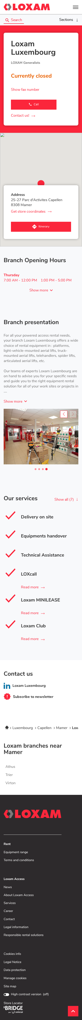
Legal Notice (12, 962)
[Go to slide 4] (46, 469)
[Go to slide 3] (43, 469)
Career (8, 911)
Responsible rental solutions (24, 935)
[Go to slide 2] (39, 469)
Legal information (16, 927)
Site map (10, 986)
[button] (75, 7)
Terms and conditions (19, 860)
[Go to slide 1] (35, 469)
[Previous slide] (63, 414)
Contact (9, 919)
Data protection (15, 970)
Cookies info (12, 954)
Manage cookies (15, 978)
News (8, 887)
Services (10, 903)
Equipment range (16, 852)
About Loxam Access (19, 895)
